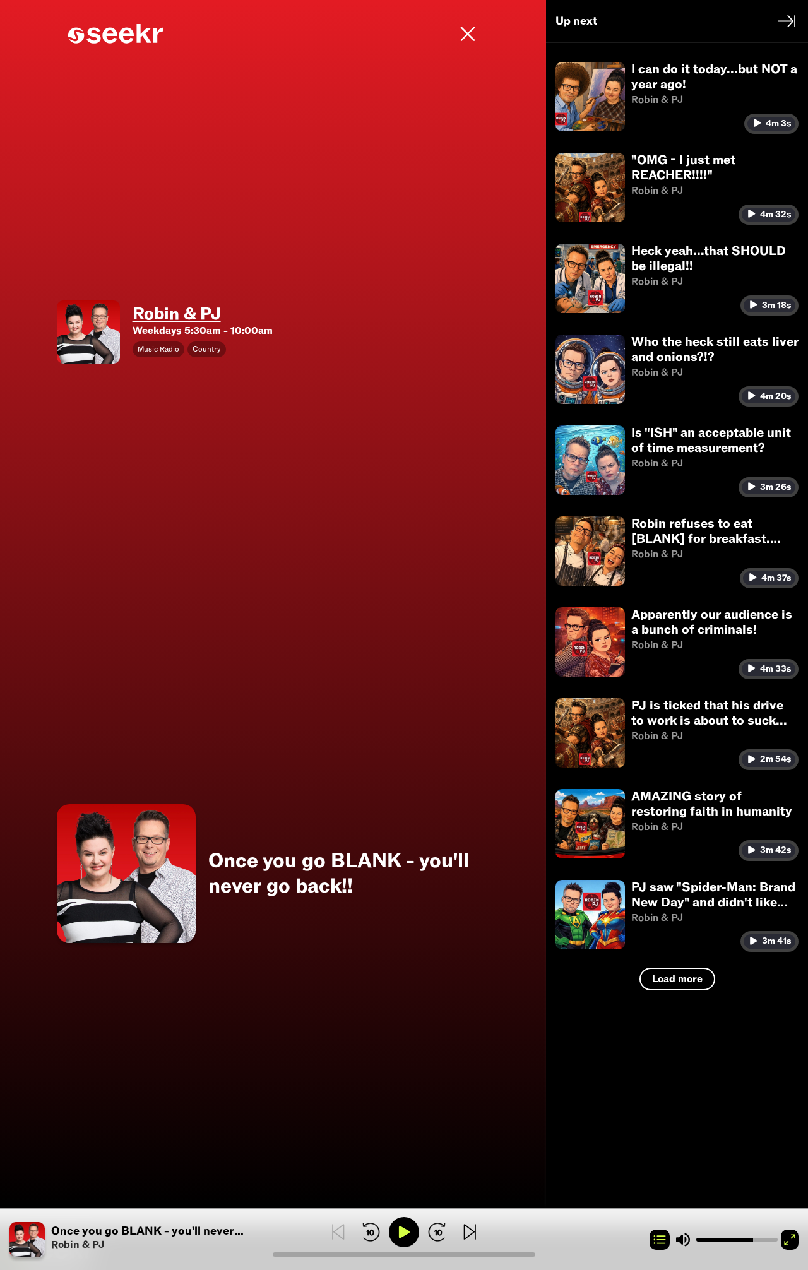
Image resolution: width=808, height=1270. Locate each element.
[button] (141, 1239)
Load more (677, 979)
